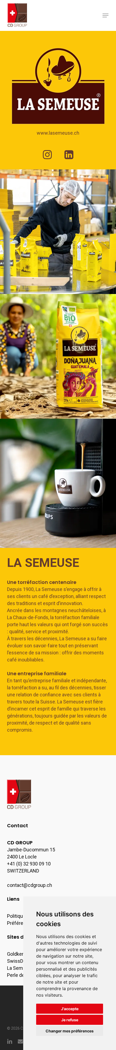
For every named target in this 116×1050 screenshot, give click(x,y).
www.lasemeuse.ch (58, 133)
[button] (105, 15)
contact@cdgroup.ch (29, 885)
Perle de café (21, 975)
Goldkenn (17, 954)
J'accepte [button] (70, 1008)
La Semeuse (20, 968)
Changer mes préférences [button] (70, 1031)
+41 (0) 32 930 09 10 (29, 864)
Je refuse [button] (69, 1019)
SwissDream (20, 961)
